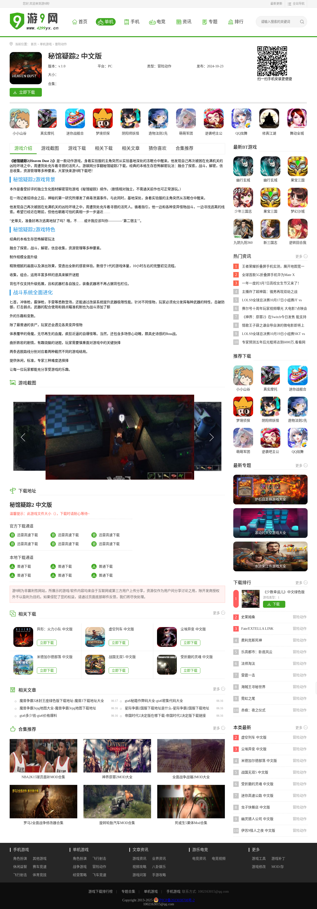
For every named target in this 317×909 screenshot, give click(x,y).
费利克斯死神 (251, 640)
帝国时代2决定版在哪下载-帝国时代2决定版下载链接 (165, 715)
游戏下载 (77, 148)
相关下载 (104, 148)
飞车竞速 (99, 875)
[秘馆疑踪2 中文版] (26, 54)
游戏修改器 (259, 867)
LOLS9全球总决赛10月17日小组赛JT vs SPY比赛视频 (272, 300)
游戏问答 (139, 875)
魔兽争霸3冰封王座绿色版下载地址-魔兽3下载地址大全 (62, 701)
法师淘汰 (248, 663)
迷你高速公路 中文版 (257, 796)
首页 (34, 44)
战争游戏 (80, 867)
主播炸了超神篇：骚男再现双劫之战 (269, 292)
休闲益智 (20, 867)
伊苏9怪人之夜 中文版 (258, 830)
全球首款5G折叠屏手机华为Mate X (268, 275)
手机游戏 (21, 850)
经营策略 (80, 875)
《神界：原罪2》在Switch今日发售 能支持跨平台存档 (274, 317)
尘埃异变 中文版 (193, 629)
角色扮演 (20, 858)
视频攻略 (139, 867)
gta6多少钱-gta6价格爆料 (38, 715)
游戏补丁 (278, 858)
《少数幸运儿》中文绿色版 (284, 592)
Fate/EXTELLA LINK (257, 629)
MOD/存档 (277, 867)
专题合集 (128, 891)
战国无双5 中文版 (122, 657)
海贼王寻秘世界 (253, 687)
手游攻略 (159, 875)
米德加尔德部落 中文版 (55, 657)
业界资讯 (159, 858)
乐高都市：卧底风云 (256, 652)
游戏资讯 (139, 858)
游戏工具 (259, 858)
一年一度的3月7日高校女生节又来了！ (271, 283)
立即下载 (47, 643)
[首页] (34, 14)
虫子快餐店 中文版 (255, 807)
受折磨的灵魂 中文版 (197, 657)
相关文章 (131, 148)
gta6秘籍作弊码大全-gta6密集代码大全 (154, 701)
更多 (256, 850)
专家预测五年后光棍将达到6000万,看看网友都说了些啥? (273, 342)
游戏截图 (50, 148)
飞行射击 (20, 875)
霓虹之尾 (248, 698)
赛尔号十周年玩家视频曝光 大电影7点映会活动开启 (274, 309)
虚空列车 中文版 (121, 629)
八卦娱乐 (159, 867)
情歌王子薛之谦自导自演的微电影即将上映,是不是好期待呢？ (273, 326)
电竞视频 (219, 858)
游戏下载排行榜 (100, 891)
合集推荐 (184, 148)
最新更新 (276, 3)
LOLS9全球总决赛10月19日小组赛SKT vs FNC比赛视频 (273, 334)
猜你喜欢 (157, 148)
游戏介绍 (23, 148)
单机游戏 (46, 44)
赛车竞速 (40, 867)
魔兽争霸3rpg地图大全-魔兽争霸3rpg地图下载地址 (58, 708)
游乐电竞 (200, 850)
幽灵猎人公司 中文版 (257, 819)
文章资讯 (140, 850)
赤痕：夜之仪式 (253, 710)
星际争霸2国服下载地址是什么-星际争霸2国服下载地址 (167, 708)
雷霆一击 (248, 675)
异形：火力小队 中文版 (55, 629)
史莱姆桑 (248, 617)
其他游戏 (40, 858)
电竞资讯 (199, 858)
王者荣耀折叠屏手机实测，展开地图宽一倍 (273, 267)
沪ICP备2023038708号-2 (176, 900)
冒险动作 (61, 44)
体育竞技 (40, 875)
